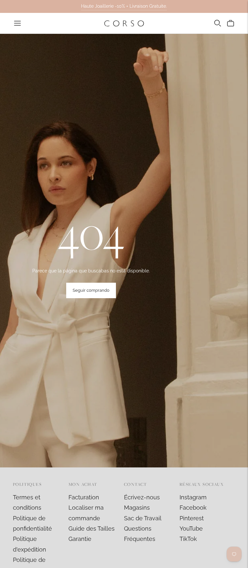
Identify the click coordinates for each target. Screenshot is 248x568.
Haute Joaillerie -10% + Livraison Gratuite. (124, 6)
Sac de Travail (142, 518)
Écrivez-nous (142, 497)
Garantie (79, 538)
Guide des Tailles (91, 528)
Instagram (193, 497)
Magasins (137, 507)
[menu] (17, 23)
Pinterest (192, 518)
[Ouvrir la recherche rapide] (217, 23)
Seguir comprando (91, 290)
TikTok (188, 538)
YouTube (191, 528)
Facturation (83, 497)
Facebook (193, 507)
